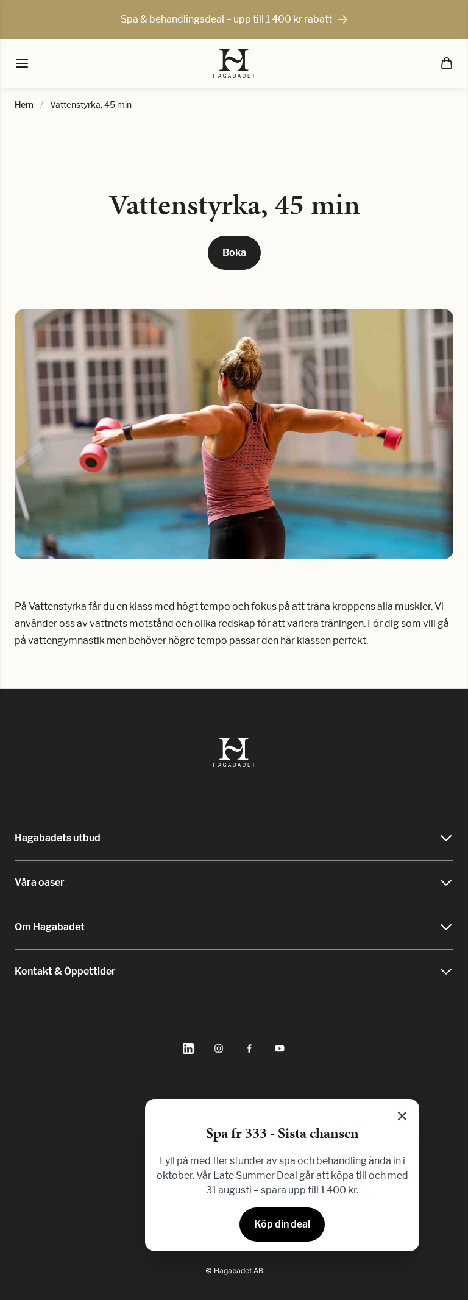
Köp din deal (282, 1224)
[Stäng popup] (402, 1116)
